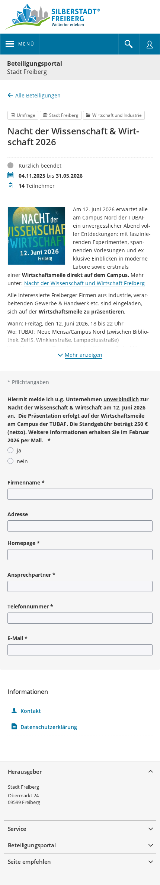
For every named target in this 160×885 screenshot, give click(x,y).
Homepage (23, 542)
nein (22, 461)
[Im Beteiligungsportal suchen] (128, 44)
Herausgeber (25, 771)
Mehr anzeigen (83, 354)
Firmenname (26, 482)
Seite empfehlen (29, 861)
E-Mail (17, 638)
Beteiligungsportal (34, 63)
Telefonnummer (30, 606)
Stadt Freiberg (23, 786)
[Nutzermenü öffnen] (149, 44)
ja (19, 450)
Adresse (17, 514)
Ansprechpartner (31, 574)
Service (17, 828)
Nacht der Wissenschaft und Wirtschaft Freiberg (84, 283)
